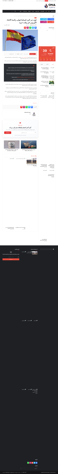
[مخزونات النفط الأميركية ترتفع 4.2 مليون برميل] (51, 73)
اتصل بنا (4, 472)
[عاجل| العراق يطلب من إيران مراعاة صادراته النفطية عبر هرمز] (34, 354)
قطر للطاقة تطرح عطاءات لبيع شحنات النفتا (43, 240)
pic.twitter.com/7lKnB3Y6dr (28, 77)
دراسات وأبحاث (25, 11)
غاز (46, 11)
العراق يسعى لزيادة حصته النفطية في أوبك (20, 228)
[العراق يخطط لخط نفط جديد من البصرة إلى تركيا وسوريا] (9, 192)
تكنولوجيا (29, 11)
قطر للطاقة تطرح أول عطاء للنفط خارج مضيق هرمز (44, 68)
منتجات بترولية (37, 11)
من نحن (19, 472)
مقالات (20, 11)
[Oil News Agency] (50, 6)
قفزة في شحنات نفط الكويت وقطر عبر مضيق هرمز (44, 82)
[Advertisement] (47, 36)
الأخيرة (47, 64)
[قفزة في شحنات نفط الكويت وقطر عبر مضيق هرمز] (51, 82)
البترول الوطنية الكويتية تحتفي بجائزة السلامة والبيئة (32, 165)
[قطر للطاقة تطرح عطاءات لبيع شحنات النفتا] (51, 86)
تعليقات (42, 64)
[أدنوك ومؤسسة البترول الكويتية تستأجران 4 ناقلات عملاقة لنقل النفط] (43, 129)
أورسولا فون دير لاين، (25, 57)
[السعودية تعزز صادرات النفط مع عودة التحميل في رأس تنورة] (34, 391)
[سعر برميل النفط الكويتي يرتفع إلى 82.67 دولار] (23, 321)
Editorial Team (27, 112)
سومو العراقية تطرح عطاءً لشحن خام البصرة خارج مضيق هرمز (36, 0)
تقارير (33, 11)
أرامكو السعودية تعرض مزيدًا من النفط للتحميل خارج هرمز (51, 175)
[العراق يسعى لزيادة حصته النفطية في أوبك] (20, 192)
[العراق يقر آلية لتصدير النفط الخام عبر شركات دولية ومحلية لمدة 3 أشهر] (29, 354)
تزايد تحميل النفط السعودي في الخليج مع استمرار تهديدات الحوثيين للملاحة (51, 166)
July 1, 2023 (30, 79)
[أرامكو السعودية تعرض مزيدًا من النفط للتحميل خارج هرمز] (51, 172)
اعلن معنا (16, 472)
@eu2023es (19, 77)
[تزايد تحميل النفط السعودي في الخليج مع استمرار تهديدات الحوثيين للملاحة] (51, 129)
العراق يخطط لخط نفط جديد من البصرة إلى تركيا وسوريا (9, 228)
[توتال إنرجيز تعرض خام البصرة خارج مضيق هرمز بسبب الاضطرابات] (29, 423)
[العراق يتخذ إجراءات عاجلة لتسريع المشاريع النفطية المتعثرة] (23, 423)
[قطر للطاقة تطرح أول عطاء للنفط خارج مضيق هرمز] (51, 69)
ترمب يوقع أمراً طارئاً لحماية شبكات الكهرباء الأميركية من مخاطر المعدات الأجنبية (44, 76)
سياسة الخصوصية (12, 472)
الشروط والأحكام (7, 472)
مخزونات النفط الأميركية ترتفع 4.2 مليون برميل (44, 72)
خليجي (35, 17)
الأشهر (53, 64)
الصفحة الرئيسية (53, 11)
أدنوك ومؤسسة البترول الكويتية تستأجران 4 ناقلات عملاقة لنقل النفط (43, 165)
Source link (35, 103)
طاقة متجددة (42, 11)
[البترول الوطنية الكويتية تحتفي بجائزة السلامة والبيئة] (32, 161)
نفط (48, 11)
